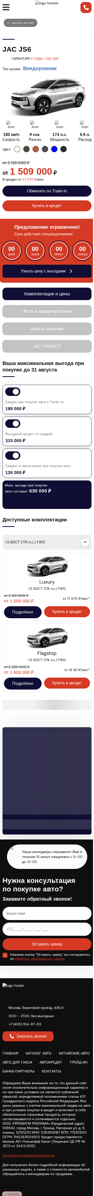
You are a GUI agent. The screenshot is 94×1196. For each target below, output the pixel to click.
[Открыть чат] (12, 1185)
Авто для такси (17, 1062)
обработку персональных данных (40, 958)
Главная (10, 1053)
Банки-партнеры (18, 1071)
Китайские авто (74, 1053)
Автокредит (51, 1062)
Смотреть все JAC (23, 22)
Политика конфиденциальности (29, 1155)
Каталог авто (38, 1053)
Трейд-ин (78, 1062)
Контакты (51, 1071)
